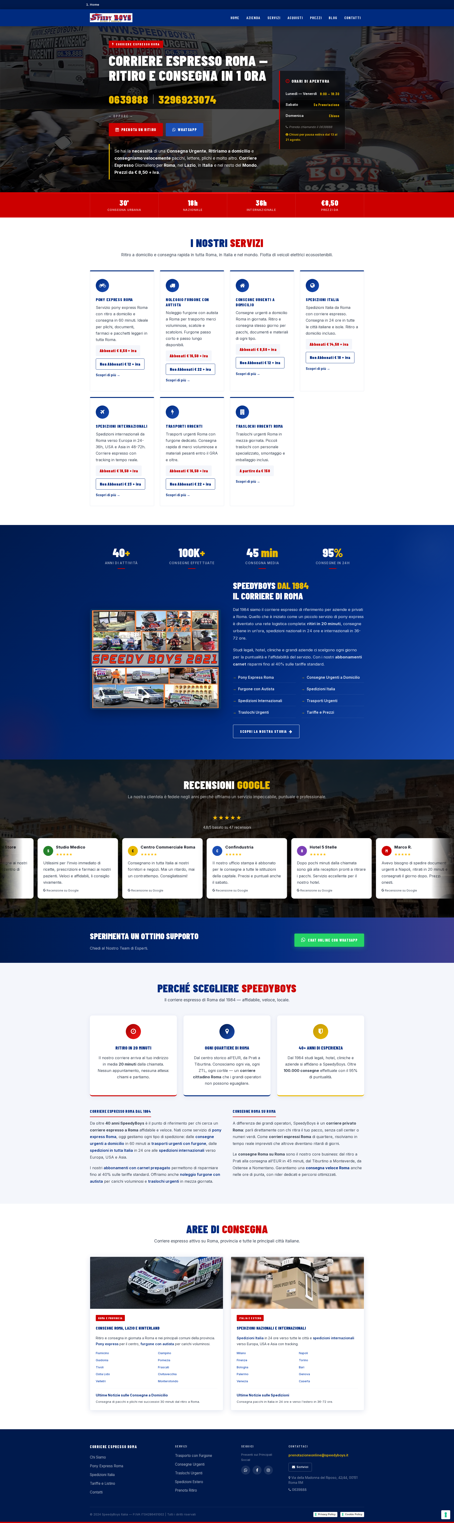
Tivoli (100, 1367)
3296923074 (187, 99)
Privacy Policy (327, 1514)
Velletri (101, 1381)
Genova (304, 1374)
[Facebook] (257, 1470)
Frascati (163, 1367)
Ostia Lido (103, 1374)
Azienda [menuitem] (253, 17)
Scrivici (302, 1467)
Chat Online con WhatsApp (333, 940)
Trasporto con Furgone (193, 1455)
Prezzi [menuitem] (316, 17)
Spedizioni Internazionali (122, 426)
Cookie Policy (353, 1514)
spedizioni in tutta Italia (111, 1150)
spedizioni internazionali (181, 1150)
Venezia (242, 1381)
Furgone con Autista (256, 689)
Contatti (96, 1492)
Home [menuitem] (235, 17)
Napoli (303, 1353)
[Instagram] (268, 1470)
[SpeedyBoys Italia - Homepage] (111, 17)
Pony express (107, 1344)
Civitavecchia (167, 1374)
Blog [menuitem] (333, 17)
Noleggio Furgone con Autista (187, 302)
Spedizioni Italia (322, 299)
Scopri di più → (108, 375)
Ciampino (164, 1353)
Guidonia (102, 1360)
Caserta (304, 1381)
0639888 (128, 99)
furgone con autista (157, 1344)
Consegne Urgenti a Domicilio (255, 302)
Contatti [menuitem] (352, 17)
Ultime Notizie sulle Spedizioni (263, 1395)
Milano (241, 1353)
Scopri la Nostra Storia (263, 731)
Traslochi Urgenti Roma (259, 426)
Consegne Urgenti (190, 1464)
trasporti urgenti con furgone (178, 1143)
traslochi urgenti (163, 1181)
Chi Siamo (98, 1457)
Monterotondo (168, 1381)
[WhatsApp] (245, 1470)
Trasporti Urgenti (184, 426)
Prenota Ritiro (186, 1490)
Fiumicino (102, 1353)
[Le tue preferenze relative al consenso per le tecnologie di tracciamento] (445, 1514)
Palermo (243, 1374)
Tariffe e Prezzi (320, 712)
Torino (303, 1360)
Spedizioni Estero (189, 1482)
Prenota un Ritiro (138, 129)
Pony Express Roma (114, 299)
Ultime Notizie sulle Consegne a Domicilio (132, 1395)
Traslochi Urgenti (253, 712)
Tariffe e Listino (102, 1483)
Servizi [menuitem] (273, 17)
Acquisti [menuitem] (295, 17)
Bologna (242, 1367)
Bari (301, 1367)
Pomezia (164, 1360)
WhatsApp (187, 129)
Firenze (242, 1360)
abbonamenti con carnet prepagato (137, 1167)
